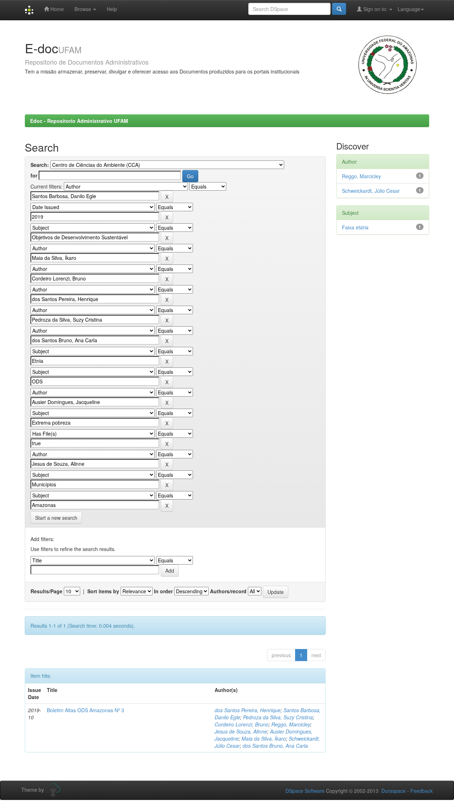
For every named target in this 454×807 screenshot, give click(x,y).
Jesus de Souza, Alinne (241, 731)
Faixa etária (355, 227)
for (34, 175)
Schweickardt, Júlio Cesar (371, 190)
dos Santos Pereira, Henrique (248, 710)
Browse (83, 8)
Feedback (421, 790)
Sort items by (103, 591)
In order (163, 591)
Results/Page (46, 591)
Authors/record (228, 591)
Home (56, 8)
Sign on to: (375, 8)
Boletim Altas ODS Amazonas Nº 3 (85, 710)
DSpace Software (305, 790)
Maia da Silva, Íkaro (264, 738)
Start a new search (56, 517)
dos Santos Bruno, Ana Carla (275, 745)
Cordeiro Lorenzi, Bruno (241, 724)
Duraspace (393, 790)
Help (112, 8)
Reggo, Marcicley (290, 724)
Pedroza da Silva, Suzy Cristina (278, 717)
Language (409, 8)
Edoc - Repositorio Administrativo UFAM (79, 120)
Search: (40, 164)
